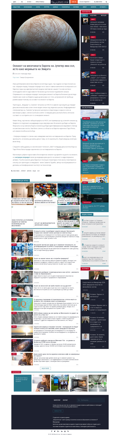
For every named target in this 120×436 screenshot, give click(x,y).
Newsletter (58, 411)
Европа (29, 171)
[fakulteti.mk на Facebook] (51, 431)
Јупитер (23, 171)
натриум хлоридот (22, 157)
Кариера (93, 7)
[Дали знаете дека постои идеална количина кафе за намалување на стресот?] (41, 383)
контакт (65, 400)
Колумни (76, 7)
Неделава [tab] (93, 15)
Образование (28, 7)
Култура (46, 7)
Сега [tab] (84, 15)
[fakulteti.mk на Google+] (58, 431)
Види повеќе (45, 368)
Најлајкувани (16, 372)
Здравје (55, 7)
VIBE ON (74, 2)
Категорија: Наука (26, 74)
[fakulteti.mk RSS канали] (68, 431)
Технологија (66, 7)
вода (34, 171)
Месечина (16, 171)
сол (38, 171)
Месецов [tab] (103, 15)
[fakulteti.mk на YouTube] (65, 431)
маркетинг (57, 400)
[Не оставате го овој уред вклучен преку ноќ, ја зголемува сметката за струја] (79, 383)
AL (15, 2)
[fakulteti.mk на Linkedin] (61, 431)
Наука (38, 7)
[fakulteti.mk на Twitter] (54, 431)
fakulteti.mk (22, 403)
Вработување (40, 2)
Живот (85, 7)
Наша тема (16, 7)
